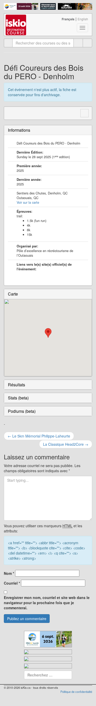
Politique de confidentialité (76, 692)
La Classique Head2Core (65, 444)
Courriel (12, 583)
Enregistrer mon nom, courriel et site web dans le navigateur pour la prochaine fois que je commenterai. (47, 602)
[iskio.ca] (16, 20)
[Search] (87, 43)
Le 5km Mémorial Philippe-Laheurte (39, 436)
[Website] (10, 112)
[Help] (78, 43)
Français (68, 19)
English (83, 19)
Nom (9, 573)
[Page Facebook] (20, 112)
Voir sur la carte (28, 202)
